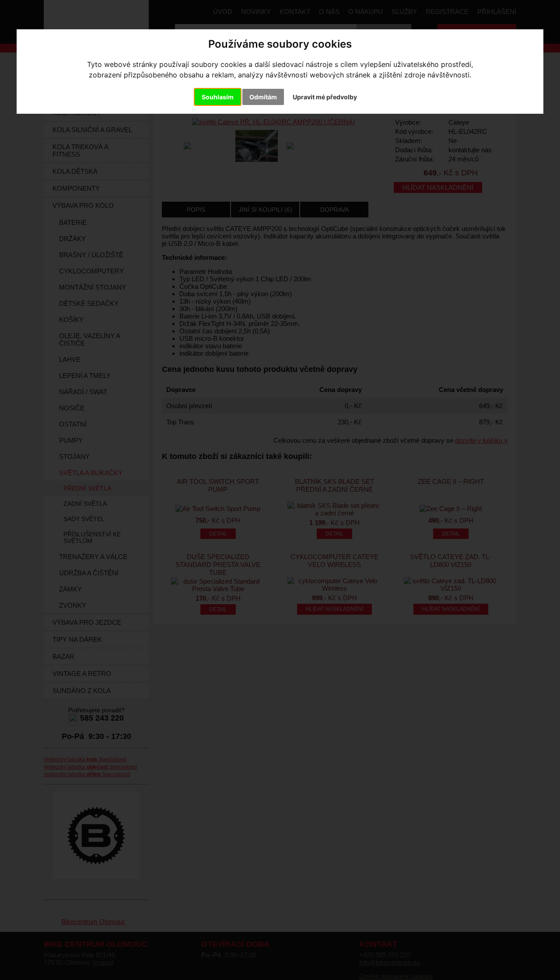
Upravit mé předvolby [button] (325, 97)
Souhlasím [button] (218, 97)
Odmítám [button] (263, 97)
